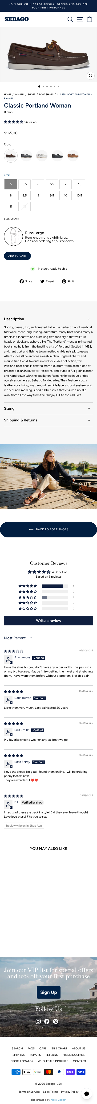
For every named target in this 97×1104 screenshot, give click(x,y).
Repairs (35, 1054)
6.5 (52, 184)
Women (19, 94)
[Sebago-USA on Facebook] (46, 1021)
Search (17, 1048)
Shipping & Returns (20, 420)
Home (7, 94)
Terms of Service (29, 1091)
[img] (13, 651)
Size (7, 175)
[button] (14, 122)
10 (65, 195)
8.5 (24, 195)
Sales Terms (50, 1091)
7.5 (79, 184)
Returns (51, 1054)
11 (11, 206)
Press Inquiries (73, 1054)
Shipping (18, 1054)
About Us (78, 1048)
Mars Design (58, 1099)
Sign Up (48, 992)
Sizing (9, 408)
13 (24, 206)
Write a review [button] (48, 620)
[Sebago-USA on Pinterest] (55, 1021)
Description (14, 319)
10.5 (79, 195)
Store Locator (22, 1061)
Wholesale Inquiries (53, 1061)
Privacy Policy (69, 1091)
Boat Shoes (46, 94)
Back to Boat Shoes (51, 529)
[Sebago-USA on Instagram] (38, 1021)
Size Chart (59, 1048)
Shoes (31, 94)
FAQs (31, 1048)
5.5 (25, 184)
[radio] (11, 156)
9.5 (52, 195)
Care (43, 1048)
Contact (79, 1061)
